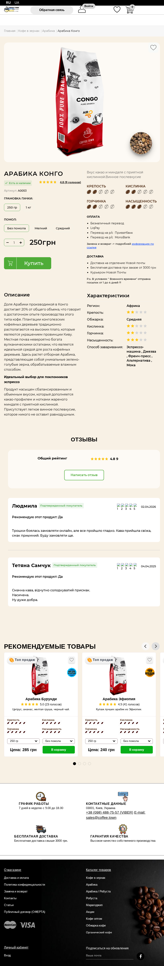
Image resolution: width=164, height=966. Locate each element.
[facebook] (140, 956)
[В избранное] (153, 47)
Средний (63, 228)
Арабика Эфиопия (119, 699)
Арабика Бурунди (41, 699)
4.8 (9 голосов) (70, 182)
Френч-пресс (140, 356)
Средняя (134, 319)
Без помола (16, 228)
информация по (143, 243)
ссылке (91, 247)
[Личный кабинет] (82, 12)
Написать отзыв (84, 475)
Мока (131, 365)
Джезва (149, 351)
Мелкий (41, 228)
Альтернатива (139, 360)
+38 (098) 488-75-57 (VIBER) (109, 812)
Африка (133, 306)
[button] (156, 646)
